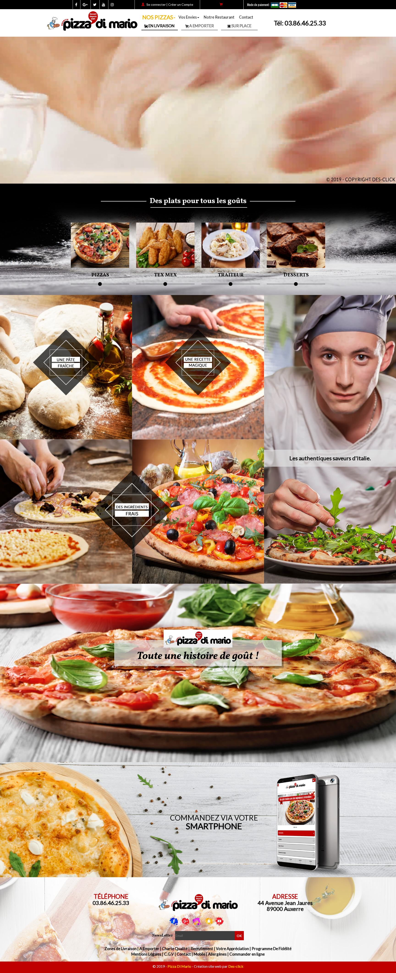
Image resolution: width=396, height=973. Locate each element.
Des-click (235, 966)
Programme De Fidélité (272, 948)
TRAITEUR (231, 275)
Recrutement (201, 948)
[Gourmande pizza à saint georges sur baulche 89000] (132, 498)
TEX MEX (165, 275)
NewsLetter (162, 935)
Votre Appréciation (232, 948)
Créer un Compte (180, 4)
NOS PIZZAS (157, 17)
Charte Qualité (175, 948)
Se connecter (156, 4)
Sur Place (241, 25)
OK (239, 936)
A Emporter (201, 25)
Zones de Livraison (120, 948)
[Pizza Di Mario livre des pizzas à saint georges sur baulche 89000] (198, 902)
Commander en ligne (247, 954)
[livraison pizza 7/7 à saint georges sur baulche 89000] (198, 638)
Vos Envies (188, 17)
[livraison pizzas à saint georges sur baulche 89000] (66, 348)
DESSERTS (296, 275)
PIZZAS (100, 275)
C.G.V (169, 954)
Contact (246, 17)
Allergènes (217, 954)
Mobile (199, 954)
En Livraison (161, 25)
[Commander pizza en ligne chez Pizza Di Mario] (198, 348)
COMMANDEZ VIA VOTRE (214, 822)
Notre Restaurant (219, 17)
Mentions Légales (146, 954)
